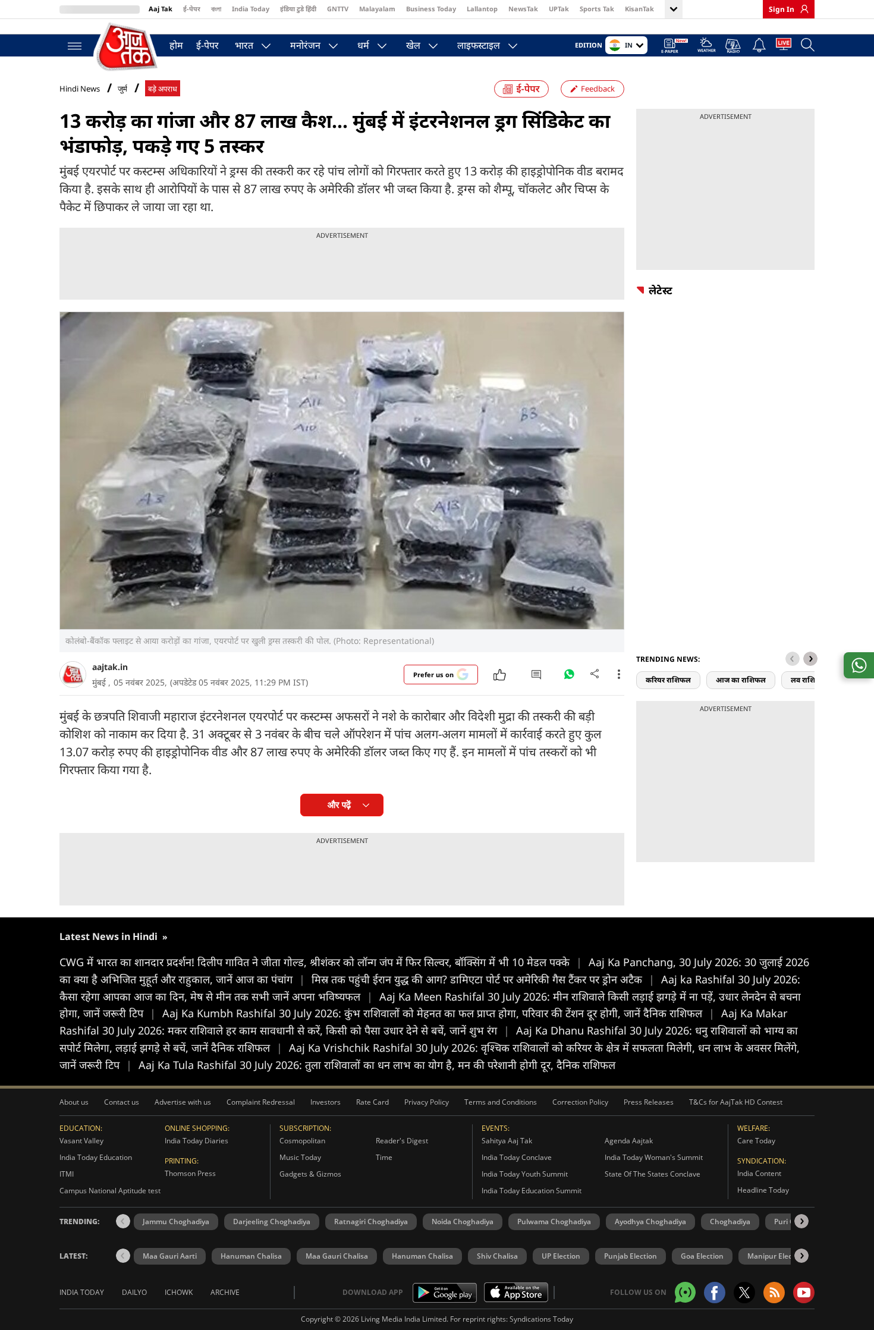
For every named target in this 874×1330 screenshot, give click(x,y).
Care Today (756, 1141)
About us (74, 1102)
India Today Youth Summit (525, 1174)
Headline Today (763, 1190)
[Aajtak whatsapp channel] (685, 1292)
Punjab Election (630, 1256)
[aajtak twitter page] (744, 1292)
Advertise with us (183, 1102)
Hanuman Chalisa (251, 1256)
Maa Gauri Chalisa (337, 1256)
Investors (325, 1102)
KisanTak (639, 8)
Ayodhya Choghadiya (650, 1221)
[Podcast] (734, 46)
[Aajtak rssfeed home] (774, 1292)
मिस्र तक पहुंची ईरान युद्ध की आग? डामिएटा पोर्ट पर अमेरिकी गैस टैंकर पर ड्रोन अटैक (483, 979)
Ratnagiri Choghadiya (371, 1221)
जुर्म (122, 88)
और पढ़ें (339, 805)
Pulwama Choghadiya (554, 1221)
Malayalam (377, 8)
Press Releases (649, 1102)
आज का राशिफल (741, 680)
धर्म (363, 45)
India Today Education (95, 1157)
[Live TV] (783, 46)
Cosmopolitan (302, 1141)
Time (384, 1157)
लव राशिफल (808, 680)
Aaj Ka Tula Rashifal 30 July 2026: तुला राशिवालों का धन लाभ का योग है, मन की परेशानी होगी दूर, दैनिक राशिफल (377, 1065)
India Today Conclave (517, 1157)
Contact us (121, 1102)
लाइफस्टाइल (478, 45)
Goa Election (702, 1256)
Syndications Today (541, 1319)
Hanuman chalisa (422, 1256)
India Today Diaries (196, 1141)
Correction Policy (580, 1102)
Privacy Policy (426, 1102)
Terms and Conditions (500, 1102)
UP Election (561, 1256)
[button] (810, 659)
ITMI (66, 1174)
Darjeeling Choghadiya (271, 1221)
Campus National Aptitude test (110, 1191)
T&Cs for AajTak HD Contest (735, 1102)
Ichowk (179, 1292)
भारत (244, 45)
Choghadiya (730, 1221)
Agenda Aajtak (629, 1141)
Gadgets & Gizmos (310, 1174)
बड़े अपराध (162, 88)
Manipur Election (776, 1256)
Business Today (431, 8)
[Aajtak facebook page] (714, 1292)
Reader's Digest (402, 1141)
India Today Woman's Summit (654, 1157)
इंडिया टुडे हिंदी (298, 8)
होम (176, 45)
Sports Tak (597, 8)
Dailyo (134, 1292)
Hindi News (79, 88)
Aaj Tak (160, 8)
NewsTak (523, 8)
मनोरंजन (305, 45)
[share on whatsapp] (859, 665)
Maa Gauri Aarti (170, 1256)
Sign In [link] (781, 9)
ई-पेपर (191, 8)
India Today (250, 8)
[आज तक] (127, 47)
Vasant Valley (81, 1141)
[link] (801, 9)
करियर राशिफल (668, 680)
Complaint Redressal (261, 1102)
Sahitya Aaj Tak (507, 1141)
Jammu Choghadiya (176, 1221)
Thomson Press (190, 1173)
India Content (759, 1173)
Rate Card (372, 1102)
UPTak (559, 8)
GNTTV (337, 8)
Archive (225, 1292)
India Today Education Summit (531, 1191)
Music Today (300, 1157)
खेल (413, 45)
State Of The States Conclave (652, 1174)
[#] (569, 677)
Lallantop (482, 8)
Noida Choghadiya (462, 1221)
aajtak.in (110, 666)
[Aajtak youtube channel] (804, 1292)
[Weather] (706, 46)
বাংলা (216, 8)
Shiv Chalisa (497, 1256)
